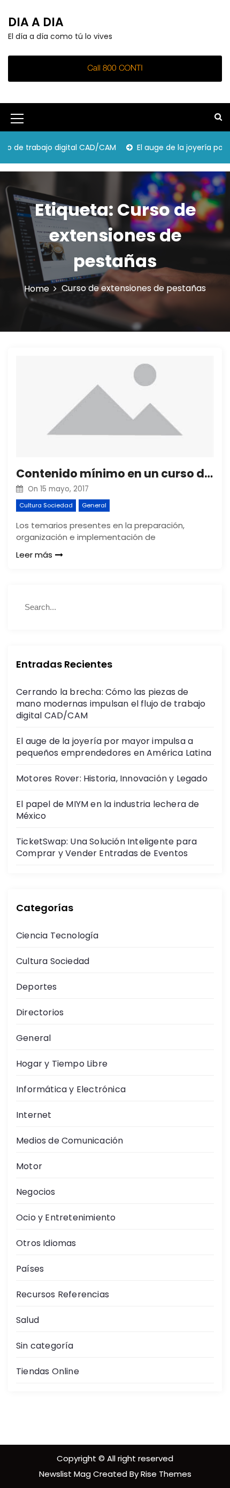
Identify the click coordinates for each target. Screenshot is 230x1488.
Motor (29, 1166)
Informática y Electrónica (71, 1089)
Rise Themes (166, 1473)
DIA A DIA (36, 22)
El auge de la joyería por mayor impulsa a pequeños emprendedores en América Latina (113, 747)
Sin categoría (45, 1346)
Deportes (36, 987)
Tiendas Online (47, 1371)
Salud (27, 1320)
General (94, 505)
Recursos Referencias (62, 1294)
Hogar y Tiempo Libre (62, 1064)
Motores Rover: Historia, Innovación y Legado (112, 778)
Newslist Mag (66, 1473)
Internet (34, 1115)
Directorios (40, 1012)
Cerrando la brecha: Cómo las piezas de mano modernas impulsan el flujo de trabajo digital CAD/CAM (110, 704)
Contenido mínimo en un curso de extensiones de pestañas (115, 473)
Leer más (34, 554)
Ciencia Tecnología (57, 935)
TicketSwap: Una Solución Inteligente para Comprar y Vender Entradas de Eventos (106, 847)
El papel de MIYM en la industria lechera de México (108, 810)
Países (30, 1269)
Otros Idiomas (46, 1243)
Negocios (36, 1192)
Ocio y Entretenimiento (66, 1217)
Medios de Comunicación (69, 1140)
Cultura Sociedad (46, 505)
